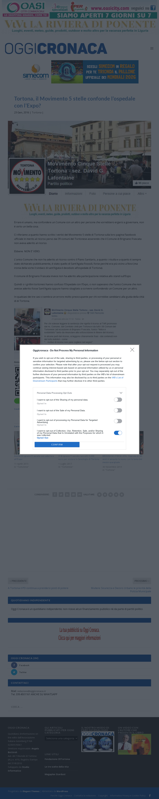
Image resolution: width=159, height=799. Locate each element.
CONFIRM (57, 444)
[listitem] (79, 392)
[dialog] (79, 399)
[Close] (133, 351)
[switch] (118, 400)
